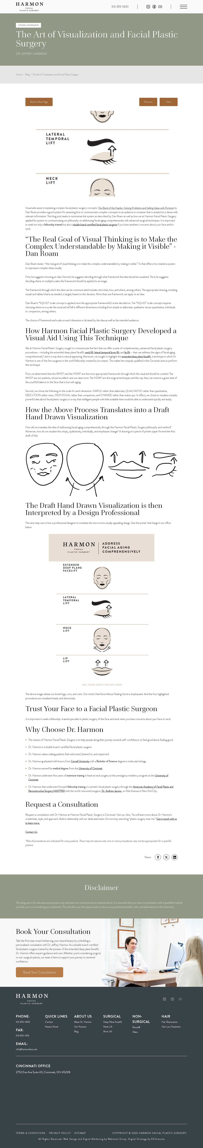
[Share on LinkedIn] (175, 857)
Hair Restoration (170, 1022)
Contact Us (31, 832)
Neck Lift (107, 1026)
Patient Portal (58, 1026)
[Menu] (183, 6)
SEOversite (158, 1139)
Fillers (135, 1032)
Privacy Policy (60, 1133)
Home (19, 74)
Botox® (136, 1027)
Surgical (112, 1016)
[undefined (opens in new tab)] (164, 999)
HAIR (166, 1016)
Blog (27, 74)
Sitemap (80, 1133)
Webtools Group (117, 1139)
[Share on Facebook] (158, 857)
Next (168, 102)
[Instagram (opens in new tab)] (148, 6)
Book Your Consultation (39, 972)
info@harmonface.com (26, 1049)
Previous (148, 102)
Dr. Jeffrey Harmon (31, 54)
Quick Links (56, 1016)
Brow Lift (107, 1031)
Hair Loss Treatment (171, 1026)
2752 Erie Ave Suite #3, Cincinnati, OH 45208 (43, 1072)
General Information (28, 25)
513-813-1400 (23, 1022)
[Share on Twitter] (166, 857)
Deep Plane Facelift (112, 1022)
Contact (49, 1022)
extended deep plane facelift (136, 356)
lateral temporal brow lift (107, 352)
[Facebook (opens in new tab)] (154, 6)
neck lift (89, 352)
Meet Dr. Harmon (83, 1022)
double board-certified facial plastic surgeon (95, 225)
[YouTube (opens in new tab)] (160, 6)
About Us (83, 1016)
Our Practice (80, 1026)
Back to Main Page (39, 102)
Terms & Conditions (30, 1133)
